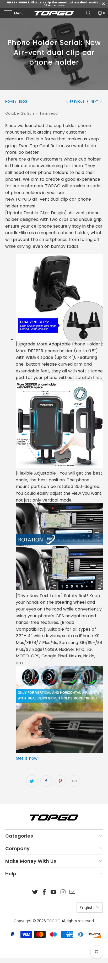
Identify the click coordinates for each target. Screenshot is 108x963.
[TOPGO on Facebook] (44, 892)
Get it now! (27, 758)
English (86, 908)
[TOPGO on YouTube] (54, 892)
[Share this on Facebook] (46, 781)
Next (95, 101)
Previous (77, 101)
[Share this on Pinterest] (60, 781)
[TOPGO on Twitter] (35, 892)
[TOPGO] (54, 13)
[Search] (89, 13)
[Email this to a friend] (74, 781)
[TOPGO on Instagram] (63, 892)
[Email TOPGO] (73, 892)
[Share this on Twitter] (32, 781)
